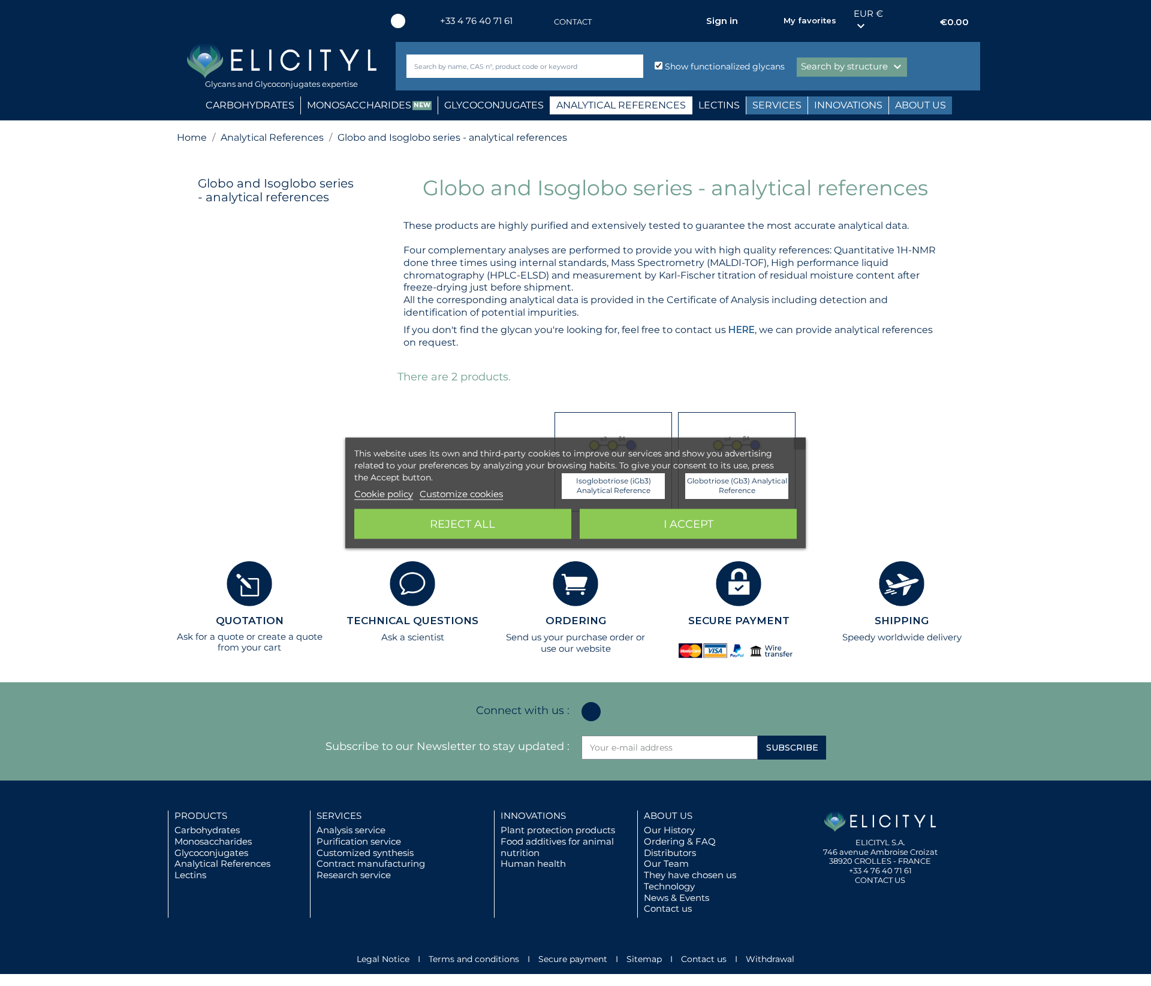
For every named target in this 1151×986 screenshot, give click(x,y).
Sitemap (644, 959)
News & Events (676, 897)
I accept (688, 524)
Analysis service (351, 830)
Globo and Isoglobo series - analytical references (276, 190)
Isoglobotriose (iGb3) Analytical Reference (613, 485)
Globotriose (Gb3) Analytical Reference (737, 485)
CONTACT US (880, 880)
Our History (669, 830)
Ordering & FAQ (680, 841)
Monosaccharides (213, 841)
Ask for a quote (210, 636)
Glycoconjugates (211, 852)
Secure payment (572, 959)
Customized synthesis (365, 852)
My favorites (810, 20)
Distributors (670, 852)
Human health (533, 863)
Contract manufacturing (371, 863)
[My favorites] (769, 21)
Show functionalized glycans (723, 66)
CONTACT (573, 21)
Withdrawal (770, 959)
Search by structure (853, 67)
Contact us (668, 908)
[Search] (631, 66)
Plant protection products (558, 830)
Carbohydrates (207, 830)
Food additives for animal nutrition (557, 847)
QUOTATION (250, 621)
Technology (669, 886)
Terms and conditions (474, 959)
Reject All (462, 524)
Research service (354, 875)
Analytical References (222, 863)
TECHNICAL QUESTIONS (412, 621)
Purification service (359, 841)
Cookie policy (383, 494)
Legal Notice (383, 959)
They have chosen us (690, 875)
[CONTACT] (542, 22)
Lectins (190, 875)
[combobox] (504, 66)
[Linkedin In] (398, 21)
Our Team (666, 863)
